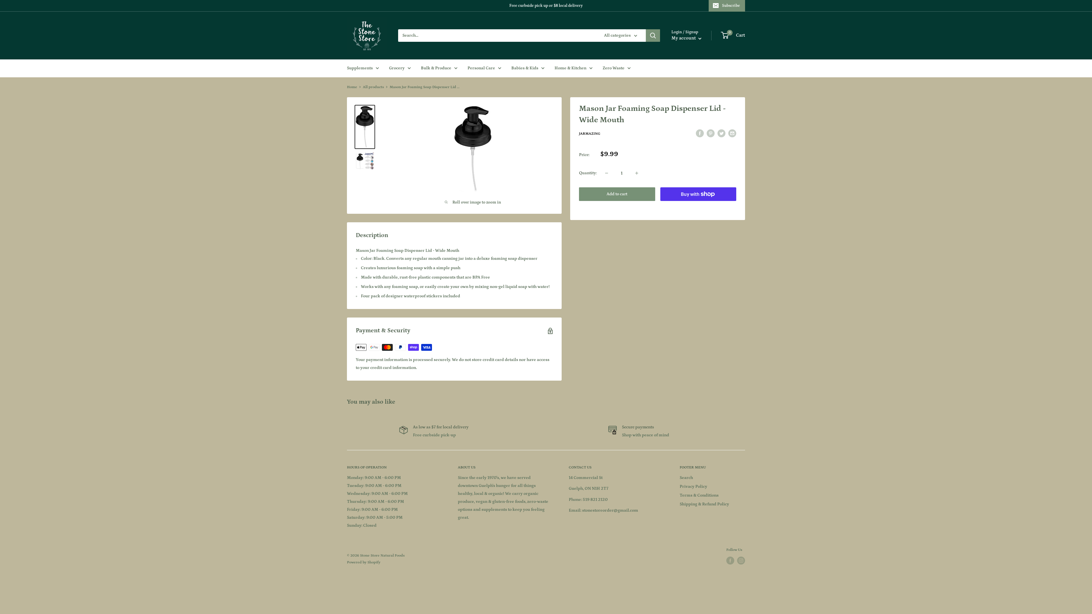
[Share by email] (732, 133)
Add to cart (617, 194)
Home (352, 87)
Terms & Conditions (699, 495)
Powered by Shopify (363, 562)
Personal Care (481, 68)
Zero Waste (613, 68)
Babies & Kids (524, 68)
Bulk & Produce (436, 68)
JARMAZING (589, 134)
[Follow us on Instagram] (741, 561)
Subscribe (731, 5)
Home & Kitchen (570, 68)
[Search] (653, 35)
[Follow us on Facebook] (730, 561)
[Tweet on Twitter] (721, 133)
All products (373, 87)
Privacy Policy (693, 486)
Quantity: (588, 173)
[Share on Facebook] (700, 133)
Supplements (360, 68)
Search (686, 477)
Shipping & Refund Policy (704, 504)
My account (684, 38)
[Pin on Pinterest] (711, 133)
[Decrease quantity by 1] (607, 173)
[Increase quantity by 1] (637, 173)
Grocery (397, 68)
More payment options (698, 207)
